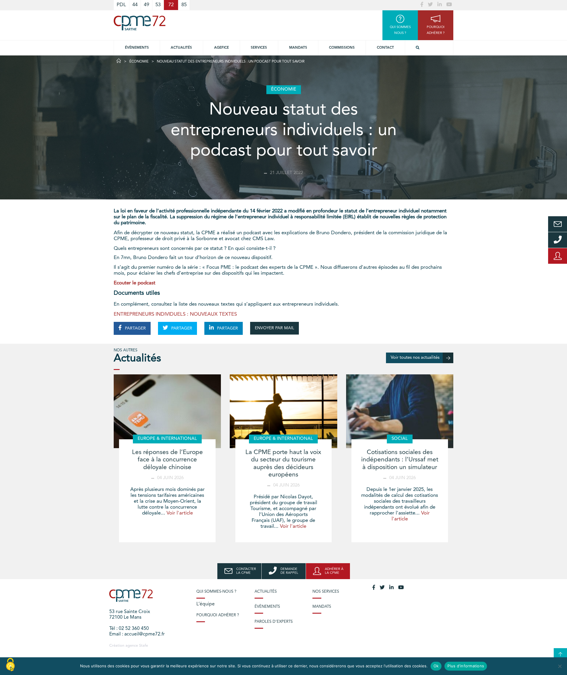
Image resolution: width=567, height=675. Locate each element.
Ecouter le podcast (134, 283)
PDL (121, 4)
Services (259, 48)
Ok (436, 665)
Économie (139, 61)
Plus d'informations (465, 665)
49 (146, 4)
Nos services (325, 592)
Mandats (298, 48)
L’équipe (205, 604)
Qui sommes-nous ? (216, 592)
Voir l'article (180, 513)
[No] (560, 666)
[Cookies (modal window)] (10, 665)
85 (184, 4)
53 (158, 4)
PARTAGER (135, 328)
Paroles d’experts (274, 622)
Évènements (137, 48)
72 (171, 4)
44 (135, 4)
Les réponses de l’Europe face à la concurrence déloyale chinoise (167, 459)
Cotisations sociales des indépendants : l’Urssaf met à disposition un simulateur (399, 459)
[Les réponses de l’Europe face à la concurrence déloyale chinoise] (167, 411)
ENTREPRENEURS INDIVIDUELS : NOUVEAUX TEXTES (175, 314)
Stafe (143, 646)
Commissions (342, 48)
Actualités (181, 48)
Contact (385, 48)
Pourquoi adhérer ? (217, 615)
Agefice (221, 48)
